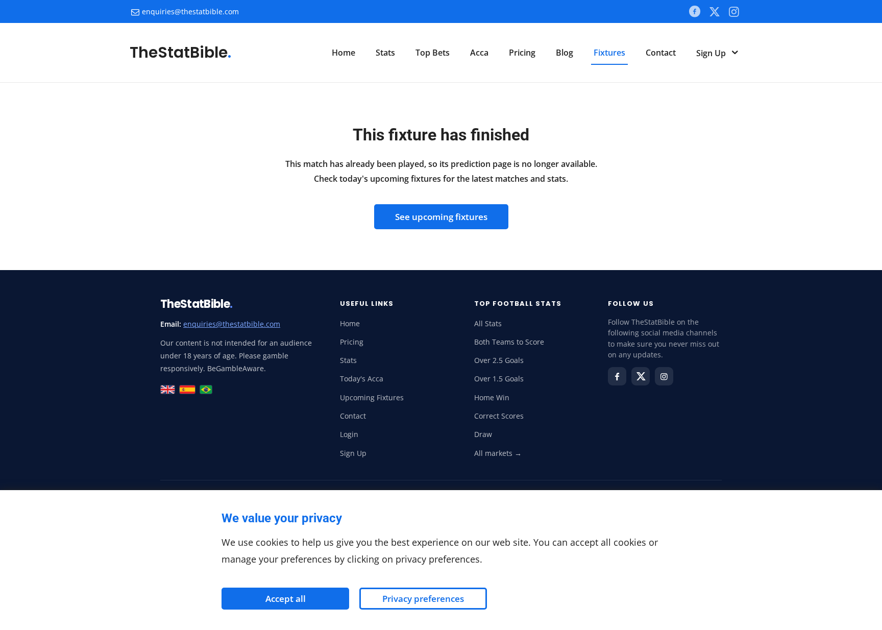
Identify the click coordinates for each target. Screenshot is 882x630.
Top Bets (432, 52)
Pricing (522, 52)
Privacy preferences (423, 598)
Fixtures (609, 52)
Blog (564, 52)
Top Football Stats (518, 303)
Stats (385, 52)
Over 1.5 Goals (499, 378)
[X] (714, 11)
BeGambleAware (235, 368)
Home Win (491, 397)
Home (343, 52)
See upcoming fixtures (441, 217)
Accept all (285, 598)
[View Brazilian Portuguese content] (206, 389)
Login (349, 434)
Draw (483, 434)
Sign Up (712, 53)
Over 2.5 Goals (499, 360)
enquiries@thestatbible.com (190, 11)
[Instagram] (664, 376)
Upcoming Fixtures (372, 397)
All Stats (488, 323)
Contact (661, 52)
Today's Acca (361, 378)
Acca (479, 52)
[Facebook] (694, 11)
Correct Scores (499, 416)
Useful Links (367, 303)
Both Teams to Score (509, 342)
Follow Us (630, 303)
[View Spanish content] (187, 389)
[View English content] (167, 389)
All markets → (498, 453)
